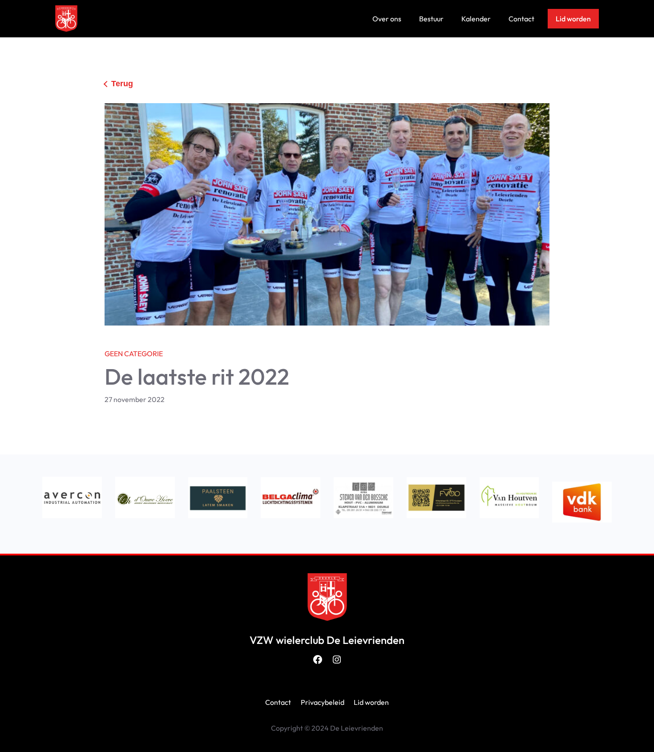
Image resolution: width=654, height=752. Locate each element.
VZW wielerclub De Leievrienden (327, 640)
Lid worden (573, 18)
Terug (122, 83)
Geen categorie (134, 353)
